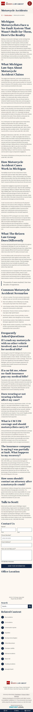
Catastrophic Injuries (10, 627)
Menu (29, 4)
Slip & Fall (7, 659)
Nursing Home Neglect (11, 638)
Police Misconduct (10, 643)
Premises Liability (9, 648)
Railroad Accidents (10, 653)
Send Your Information (16, 566)
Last (18, 532)
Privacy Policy (25, 694)
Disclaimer (18, 694)
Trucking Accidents (10, 664)
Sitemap (16, 696)
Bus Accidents (9, 617)
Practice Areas (8, 15)
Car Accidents (8, 622)
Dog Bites (7, 633)
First (2, 532)
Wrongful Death (9, 669)
